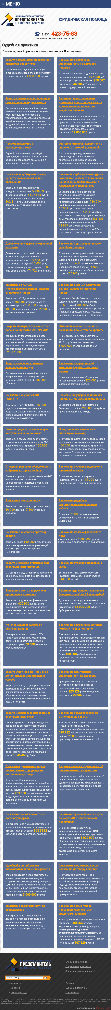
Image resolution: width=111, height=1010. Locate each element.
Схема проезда (19, 992)
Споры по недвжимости (78, 966)
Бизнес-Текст (103, 1008)
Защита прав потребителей (80, 971)
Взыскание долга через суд (23, 500)
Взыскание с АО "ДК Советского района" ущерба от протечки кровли (80, 288)
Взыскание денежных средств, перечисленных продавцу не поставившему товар (25, 770)
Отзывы (69, 983)
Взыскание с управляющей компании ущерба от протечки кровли (78, 367)
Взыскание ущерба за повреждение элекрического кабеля (78, 504)
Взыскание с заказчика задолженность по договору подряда (77, 63)
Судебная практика (76, 988)
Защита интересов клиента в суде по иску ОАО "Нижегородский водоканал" (81, 818)
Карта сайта (72, 992)
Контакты (16, 983)
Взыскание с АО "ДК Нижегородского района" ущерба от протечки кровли (27, 288)
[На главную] (28, 19)
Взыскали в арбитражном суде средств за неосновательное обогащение (25, 178)
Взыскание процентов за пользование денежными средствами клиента (75, 909)
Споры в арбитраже (76, 961)
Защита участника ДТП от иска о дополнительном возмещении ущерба (26, 675)
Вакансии (16, 988)
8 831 (59, 34)
